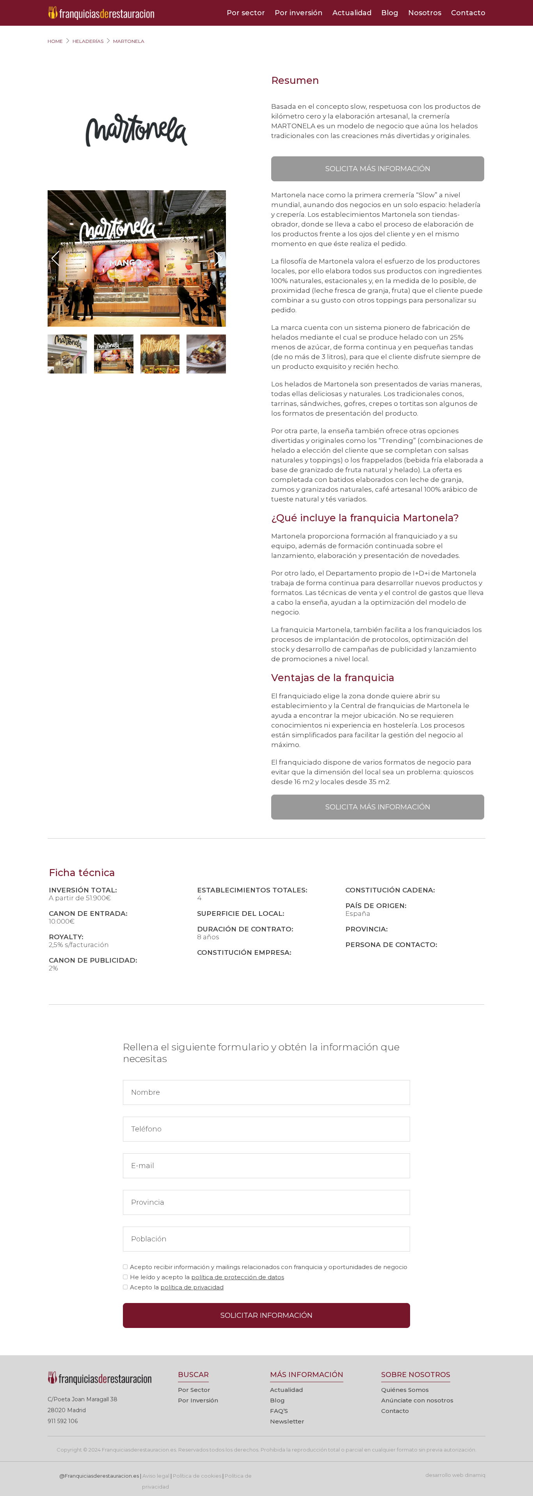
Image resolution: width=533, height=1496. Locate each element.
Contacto (468, 13)
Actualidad (351, 13)
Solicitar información (266, 1315)
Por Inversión (198, 1400)
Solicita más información (377, 169)
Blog (389, 13)
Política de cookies (197, 1476)
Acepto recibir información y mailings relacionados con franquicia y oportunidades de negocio (268, 1267)
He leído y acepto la (207, 1277)
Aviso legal (155, 1476)
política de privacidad (192, 1287)
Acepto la (177, 1287)
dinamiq (475, 1475)
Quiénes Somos (405, 1389)
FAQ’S (279, 1411)
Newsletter (287, 1421)
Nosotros (424, 13)
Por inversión (299, 13)
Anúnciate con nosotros (417, 1400)
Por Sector (194, 1389)
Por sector (246, 13)
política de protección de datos (237, 1277)
